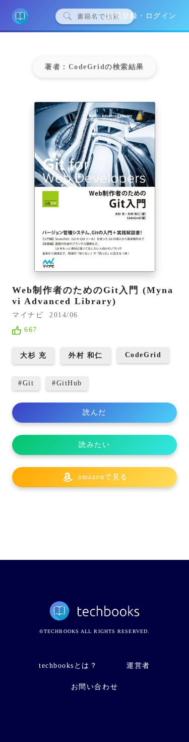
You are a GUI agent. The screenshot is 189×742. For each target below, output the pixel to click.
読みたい (94, 444)
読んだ (94, 412)
